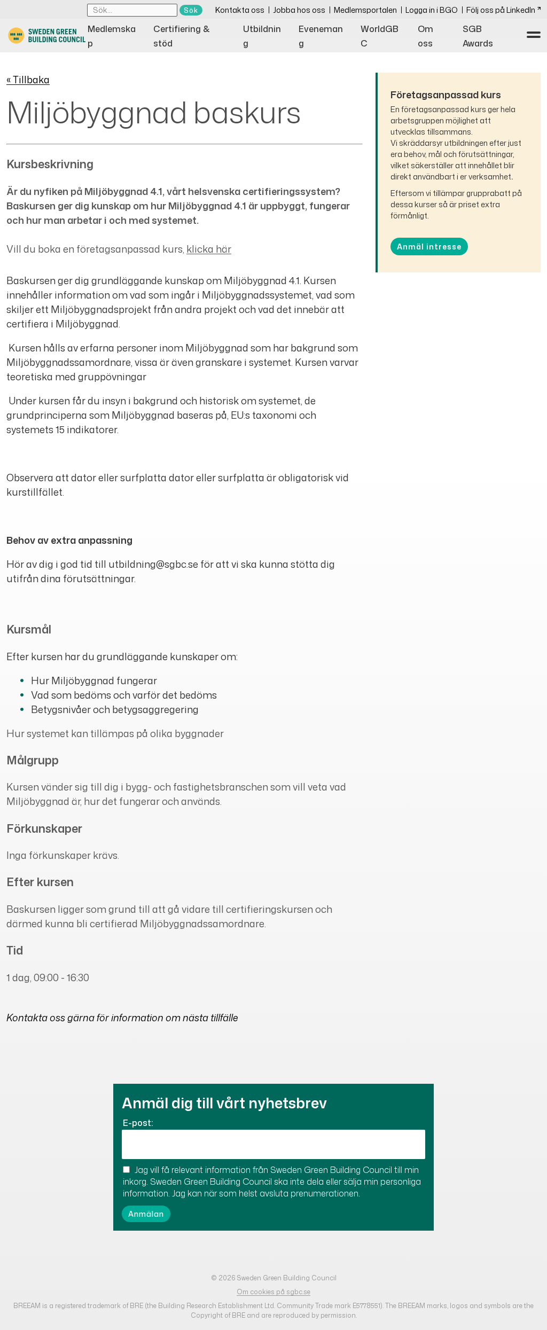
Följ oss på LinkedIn (500, 10)
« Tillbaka (28, 80)
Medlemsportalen (365, 10)
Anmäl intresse (429, 246)
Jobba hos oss (299, 10)
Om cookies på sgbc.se (273, 1291)
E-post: (138, 1123)
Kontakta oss (239, 10)
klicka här (208, 249)
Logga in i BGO (431, 10)
